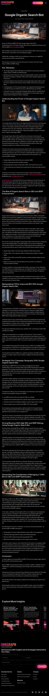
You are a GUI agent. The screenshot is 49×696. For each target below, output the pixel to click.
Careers (35, 676)
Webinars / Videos (21, 682)
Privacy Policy (18, 692)
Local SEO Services (17, 176)
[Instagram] (36, 692)
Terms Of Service (24, 692)
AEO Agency (4, 674)
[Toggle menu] (45, 3)
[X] (42, 692)
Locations (35, 678)
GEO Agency (4, 676)
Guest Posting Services (6, 683)
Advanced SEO (24, 11)
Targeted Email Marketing (35, 174)
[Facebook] (32, 692)
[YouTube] (46, 692)
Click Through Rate (15, 47)
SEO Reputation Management (7, 685)
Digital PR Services (7, 180)
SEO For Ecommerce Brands (23, 676)
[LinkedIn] (39, 692)
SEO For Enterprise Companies (24, 674)
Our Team (35, 674)
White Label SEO (5, 678)
